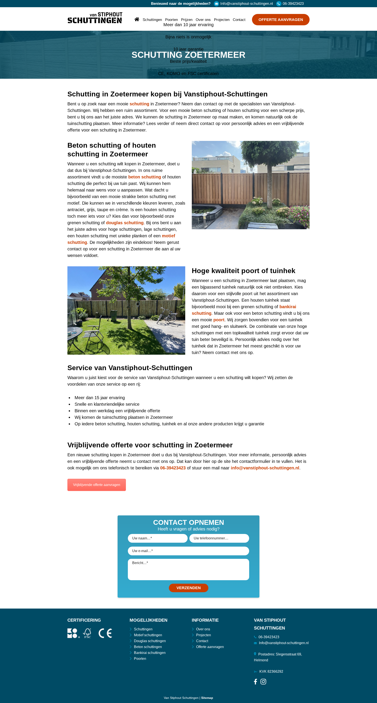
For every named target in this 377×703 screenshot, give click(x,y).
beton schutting (144, 176)
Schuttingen (152, 20)
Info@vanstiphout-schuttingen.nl (246, 4)
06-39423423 (293, 4)
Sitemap (207, 698)
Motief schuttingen (148, 635)
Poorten (171, 20)
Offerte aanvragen (281, 19)
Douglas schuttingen (150, 641)
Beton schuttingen (148, 647)
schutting (139, 103)
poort (218, 319)
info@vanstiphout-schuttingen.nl (265, 467)
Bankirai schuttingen (150, 653)
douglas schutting (125, 222)
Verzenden (189, 588)
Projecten (222, 20)
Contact (239, 20)
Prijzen (186, 20)
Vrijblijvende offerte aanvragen (96, 485)
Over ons (203, 20)
